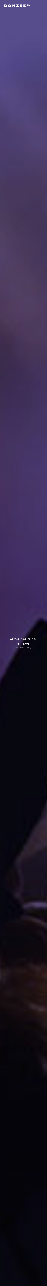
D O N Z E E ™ (17, 5)
